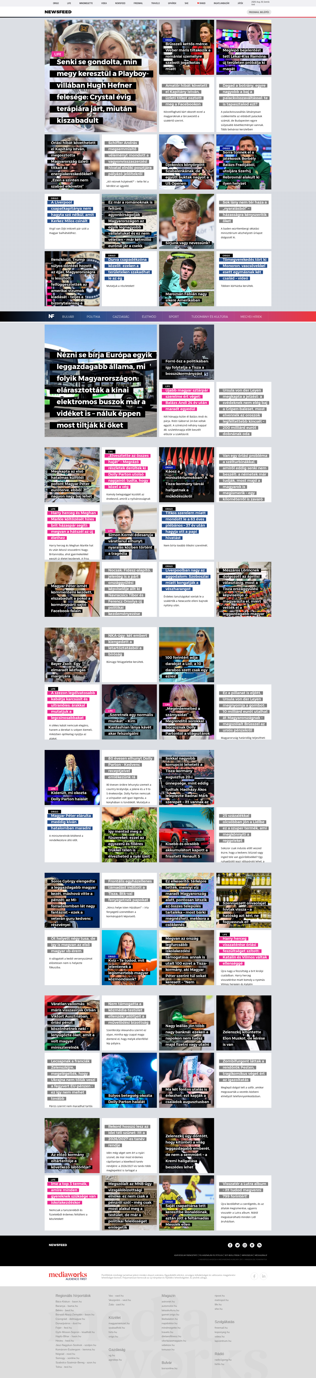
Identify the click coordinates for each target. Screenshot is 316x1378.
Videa (104, 3)
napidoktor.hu (169, 1323)
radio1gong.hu (223, 1359)
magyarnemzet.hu (119, 1323)
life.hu (218, 1304)
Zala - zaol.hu (117, 1304)
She (186, 3)
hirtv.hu (113, 1332)
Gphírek (172, 3)
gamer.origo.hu (170, 1314)
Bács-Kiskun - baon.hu (69, 1301)
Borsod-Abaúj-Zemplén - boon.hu (75, 1314)
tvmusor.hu (168, 1349)
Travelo (155, 3)
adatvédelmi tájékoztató (185, 1255)
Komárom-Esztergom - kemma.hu (75, 1349)
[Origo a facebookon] (230, 1245)
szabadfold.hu (117, 1327)
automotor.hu (169, 1305)
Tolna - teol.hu (64, 1366)
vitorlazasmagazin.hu (174, 1340)
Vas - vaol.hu (116, 1295)
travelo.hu (167, 1332)
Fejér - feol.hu (64, 1327)
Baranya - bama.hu (67, 1305)
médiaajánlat (261, 1255)
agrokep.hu (115, 1359)
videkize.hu (168, 1345)
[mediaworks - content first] (68, 1276)
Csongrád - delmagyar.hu (70, 1318)
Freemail (138, 3)
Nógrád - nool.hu (65, 1353)
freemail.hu (221, 1327)
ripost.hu (220, 1295)
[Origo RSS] (259, 1245)
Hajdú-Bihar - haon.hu (68, 1336)
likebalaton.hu (170, 1318)
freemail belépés (259, 12)
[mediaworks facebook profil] (254, 1276)
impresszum (247, 1255)
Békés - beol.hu (65, 1310)
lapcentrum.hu (223, 1340)
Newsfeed (120, 3)
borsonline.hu (169, 1368)
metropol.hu (222, 1300)
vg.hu (112, 1355)
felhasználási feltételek (211, 1255)
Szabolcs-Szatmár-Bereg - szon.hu (76, 1362)
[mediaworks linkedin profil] (263, 1276)
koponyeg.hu (222, 1332)
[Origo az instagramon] (244, 1245)
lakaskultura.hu (170, 1310)
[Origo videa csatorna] (252, 1245)
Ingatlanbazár (221, 3)
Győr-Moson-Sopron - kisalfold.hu (75, 1332)
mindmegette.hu (171, 1327)
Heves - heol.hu (65, 1340)
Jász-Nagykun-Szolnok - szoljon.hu (76, 1345)
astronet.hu (168, 1301)
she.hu (219, 1308)
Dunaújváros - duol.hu (68, 1323)
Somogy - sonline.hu (67, 1358)
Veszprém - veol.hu (120, 1300)
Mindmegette (86, 3)
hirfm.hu (219, 1364)
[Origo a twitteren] (237, 1245)
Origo (56, 3)
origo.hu (113, 1336)
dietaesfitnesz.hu (171, 1336)
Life (69, 3)
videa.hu (220, 1336)
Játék (240, 3)
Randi (202, 3)
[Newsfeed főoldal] (58, 1245)
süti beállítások (232, 1255)
